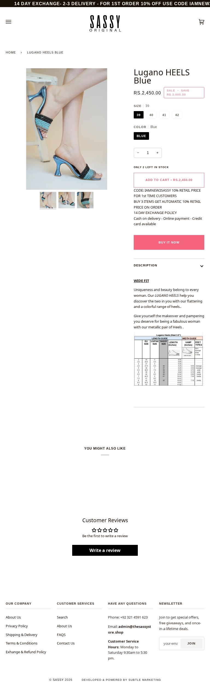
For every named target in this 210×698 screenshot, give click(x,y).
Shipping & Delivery (21, 634)
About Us (13, 617)
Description (145, 265)
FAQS (61, 634)
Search (62, 617)
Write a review (105, 550)
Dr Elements (34, 695)
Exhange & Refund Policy (26, 651)
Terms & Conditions (21, 643)
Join (191, 643)
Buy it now (169, 242)
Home (11, 52)
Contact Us (66, 643)
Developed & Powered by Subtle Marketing (121, 679)
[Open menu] (14, 22)
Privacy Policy (17, 625)
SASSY (58, 679)
